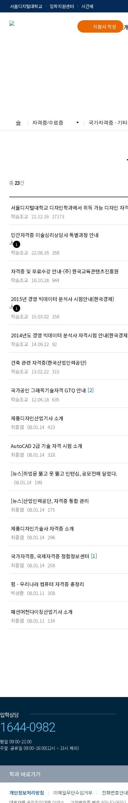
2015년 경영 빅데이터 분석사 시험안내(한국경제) (62, 299)
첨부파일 (12, 241)
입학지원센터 (62, 6)
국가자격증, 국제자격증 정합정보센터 (50, 556)
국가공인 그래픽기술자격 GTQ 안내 (48, 390)
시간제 (87, 6)
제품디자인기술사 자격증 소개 (42, 528)
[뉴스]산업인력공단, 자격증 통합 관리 (50, 501)
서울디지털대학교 (26, 6)
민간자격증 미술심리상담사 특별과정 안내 (54, 235)
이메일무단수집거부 (73, 792)
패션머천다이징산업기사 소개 (42, 611)
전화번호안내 (115, 792)
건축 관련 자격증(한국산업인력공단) (48, 362)
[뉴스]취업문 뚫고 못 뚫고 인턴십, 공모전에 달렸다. (64, 473)
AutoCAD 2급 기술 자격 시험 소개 (46, 446)
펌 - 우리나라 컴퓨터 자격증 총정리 (47, 584)
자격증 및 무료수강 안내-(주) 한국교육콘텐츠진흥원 (65, 271)
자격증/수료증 (47, 122)
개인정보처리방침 (26, 792)
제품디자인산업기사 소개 (37, 418)
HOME (18, 122)
